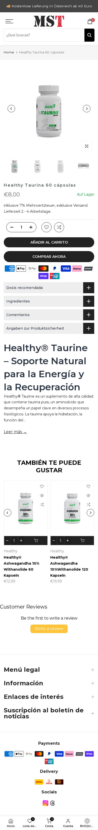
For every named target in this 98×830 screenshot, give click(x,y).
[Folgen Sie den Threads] (52, 803)
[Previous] (11, 108)
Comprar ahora (49, 256)
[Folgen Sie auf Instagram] (45, 803)
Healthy (16, 551)
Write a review (49, 628)
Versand (80, 205)
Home (9, 52)
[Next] (86, 108)
